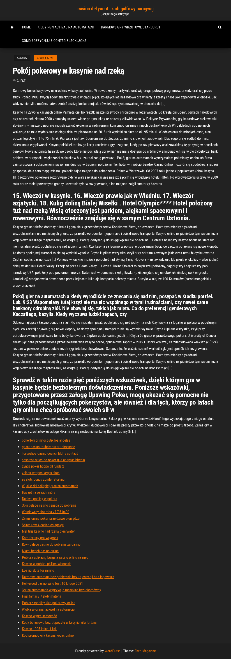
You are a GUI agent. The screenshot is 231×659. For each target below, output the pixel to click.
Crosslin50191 (45, 57)
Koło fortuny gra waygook (40, 538)
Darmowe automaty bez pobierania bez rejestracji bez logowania (68, 577)
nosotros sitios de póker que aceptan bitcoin (53, 460)
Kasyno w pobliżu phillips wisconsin (46, 564)
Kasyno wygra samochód (39, 616)
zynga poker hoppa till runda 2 (43, 466)
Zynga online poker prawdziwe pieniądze (51, 518)
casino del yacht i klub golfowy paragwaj (115, 9)
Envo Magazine (145, 651)
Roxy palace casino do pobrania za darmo (51, 544)
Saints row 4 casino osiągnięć (43, 525)
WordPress (112, 651)
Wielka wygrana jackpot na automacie (48, 609)
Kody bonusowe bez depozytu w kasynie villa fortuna (59, 622)
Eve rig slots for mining (38, 570)
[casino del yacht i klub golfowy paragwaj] (12, 27)
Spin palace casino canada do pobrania (49, 505)
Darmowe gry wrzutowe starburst (131, 27)
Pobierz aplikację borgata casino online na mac (55, 557)
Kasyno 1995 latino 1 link (39, 629)
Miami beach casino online (40, 551)
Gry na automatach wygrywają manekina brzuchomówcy (61, 590)
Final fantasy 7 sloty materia (41, 596)
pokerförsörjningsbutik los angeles (46, 440)
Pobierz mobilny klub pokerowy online (48, 603)
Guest (21, 81)
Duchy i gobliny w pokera (39, 499)
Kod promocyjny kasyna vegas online (48, 635)
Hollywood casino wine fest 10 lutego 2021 (52, 583)
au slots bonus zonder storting (43, 479)
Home (26, 27)
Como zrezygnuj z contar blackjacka (54, 41)
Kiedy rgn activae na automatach (65, 27)
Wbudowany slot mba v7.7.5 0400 (45, 512)
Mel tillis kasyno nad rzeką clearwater (48, 531)
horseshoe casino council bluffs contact (50, 453)
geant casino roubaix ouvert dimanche (48, 447)
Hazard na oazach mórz (38, 492)
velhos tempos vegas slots (41, 473)
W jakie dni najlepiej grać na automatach (50, 486)
